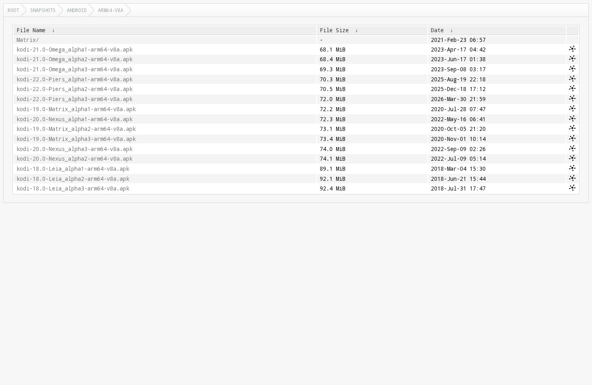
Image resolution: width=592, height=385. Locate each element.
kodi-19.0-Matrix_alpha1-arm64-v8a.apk (76, 109)
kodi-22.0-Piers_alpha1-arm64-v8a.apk (74, 79)
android (77, 10)
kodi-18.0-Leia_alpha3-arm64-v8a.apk (73, 188)
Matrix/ (28, 39)
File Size (334, 30)
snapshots (43, 10)
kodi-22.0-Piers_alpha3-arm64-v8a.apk (74, 99)
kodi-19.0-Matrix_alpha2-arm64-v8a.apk (76, 128)
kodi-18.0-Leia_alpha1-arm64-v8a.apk (73, 168)
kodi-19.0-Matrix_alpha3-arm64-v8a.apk (76, 139)
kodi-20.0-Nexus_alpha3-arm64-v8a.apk (74, 149)
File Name (31, 30)
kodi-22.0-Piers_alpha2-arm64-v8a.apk (74, 89)
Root (13, 10)
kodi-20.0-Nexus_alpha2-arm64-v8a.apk (74, 158)
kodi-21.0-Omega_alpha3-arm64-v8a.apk (74, 69)
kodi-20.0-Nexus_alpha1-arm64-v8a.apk (74, 119)
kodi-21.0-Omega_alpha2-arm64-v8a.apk (74, 59)
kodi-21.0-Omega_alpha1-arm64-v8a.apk (74, 49)
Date (437, 30)
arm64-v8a (110, 10)
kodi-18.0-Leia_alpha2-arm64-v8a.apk (73, 178)
